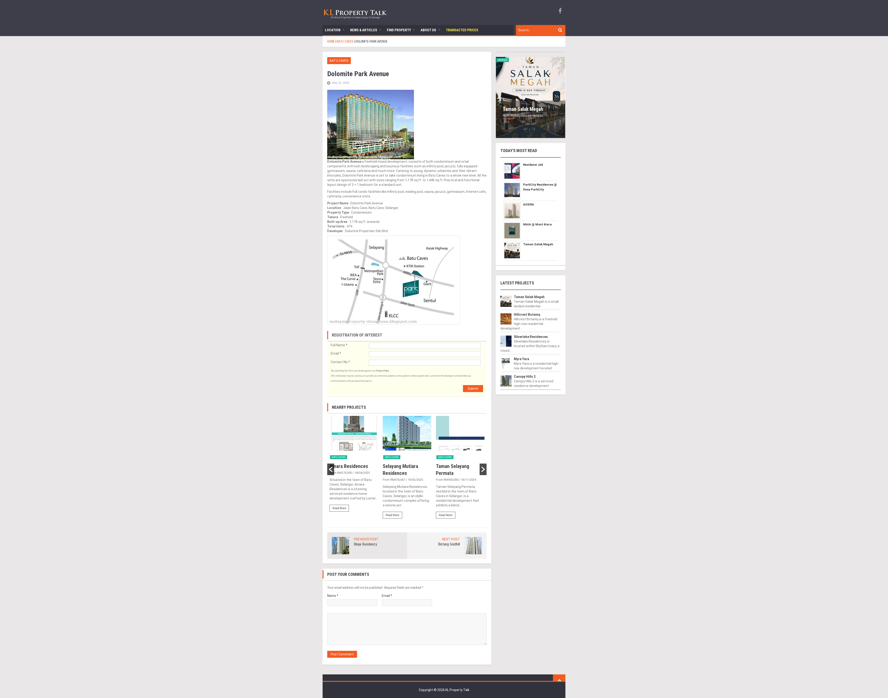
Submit (473, 388)
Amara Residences (349, 466)
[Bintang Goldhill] (473, 545)
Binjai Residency (365, 544)
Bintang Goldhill (449, 544)
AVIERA (528, 204)
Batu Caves (339, 60)
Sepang (502, 60)
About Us (428, 30)
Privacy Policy (382, 371)
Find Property (399, 30)
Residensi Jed (533, 164)
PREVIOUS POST (366, 539)
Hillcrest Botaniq (527, 314)
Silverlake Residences (531, 337)
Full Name (339, 345)
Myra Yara (521, 359)
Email (336, 353)
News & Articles (363, 30)
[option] (353, 466)
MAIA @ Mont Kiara (537, 224)
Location (332, 30)
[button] (330, 469)
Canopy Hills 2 (525, 376)
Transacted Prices (462, 30)
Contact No (340, 362)
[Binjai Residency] (340, 545)
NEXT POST (451, 539)
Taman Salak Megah (523, 109)
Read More (339, 508)
